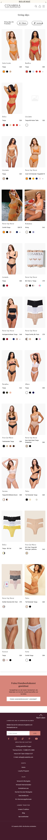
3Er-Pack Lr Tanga (30, 281)
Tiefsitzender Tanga (8, 441)
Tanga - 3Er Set (6, 548)
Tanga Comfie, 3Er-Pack (32, 334)
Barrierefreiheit (23, 816)
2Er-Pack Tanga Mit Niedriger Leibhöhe (31, 548)
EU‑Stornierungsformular (23, 799)
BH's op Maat (24, 1)
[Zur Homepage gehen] (12, 6)
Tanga (4, 67)
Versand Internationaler (23, 785)
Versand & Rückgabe (23, 781)
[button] (3, 71)
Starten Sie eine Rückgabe (23, 792)
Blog (23, 813)
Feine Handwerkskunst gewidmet (23, 699)
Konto (23, 767)
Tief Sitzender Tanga (31, 495)
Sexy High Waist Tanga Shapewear (32, 441)
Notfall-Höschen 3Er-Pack (10, 602)
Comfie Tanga (6, 227)
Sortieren (40, 23)
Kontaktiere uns (23, 788)
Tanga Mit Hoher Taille (31, 120)
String (27, 227)
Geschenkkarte (23, 795)
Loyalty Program (23, 771)
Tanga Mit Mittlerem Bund (9, 495)
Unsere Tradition (23, 809)
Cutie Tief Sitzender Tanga (33, 174)
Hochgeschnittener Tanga (9, 334)
